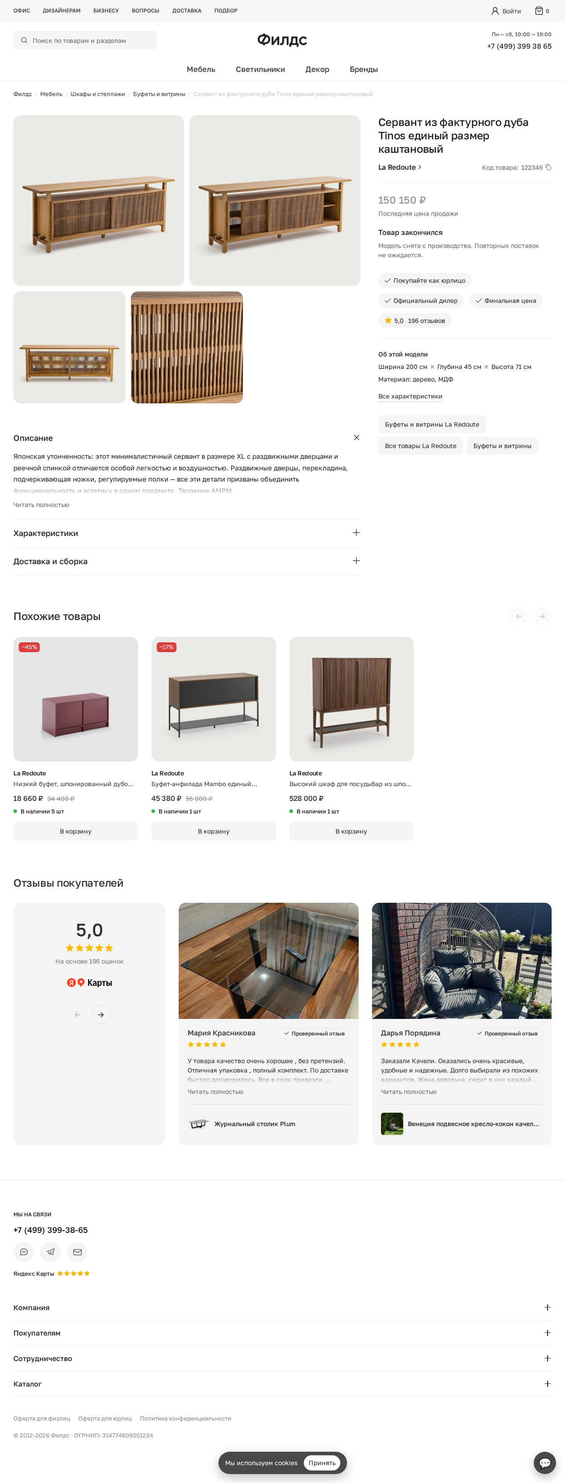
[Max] (23, 1252)
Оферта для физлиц (41, 1418)
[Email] (77, 1252)
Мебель (201, 69)
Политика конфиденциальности (185, 1418)
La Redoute (397, 167)
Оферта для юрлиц (105, 1418)
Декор (317, 69)
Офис (21, 10)
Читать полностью (41, 504)
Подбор (226, 10)
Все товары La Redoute (420, 445)
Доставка (186, 10)
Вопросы (145, 10)
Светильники (260, 69)
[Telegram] (50, 1252)
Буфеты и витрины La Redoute (432, 424)
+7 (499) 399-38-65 (50, 1230)
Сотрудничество (42, 1358)
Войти (511, 11)
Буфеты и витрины (502, 445)
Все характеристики (410, 396)
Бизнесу (106, 10)
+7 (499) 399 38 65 (519, 46)
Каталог (27, 1383)
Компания (31, 1307)
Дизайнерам (61, 10)
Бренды (364, 69)
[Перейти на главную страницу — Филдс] (282, 40)
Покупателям (37, 1332)
